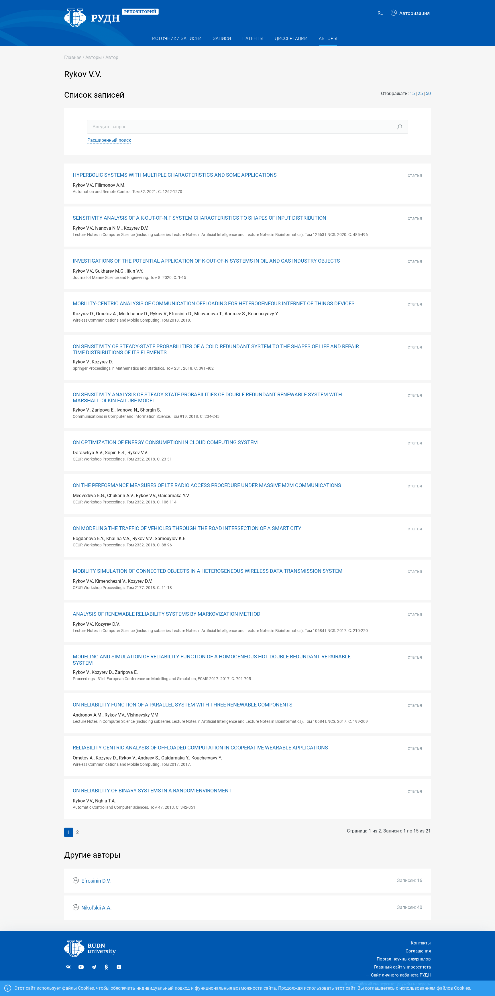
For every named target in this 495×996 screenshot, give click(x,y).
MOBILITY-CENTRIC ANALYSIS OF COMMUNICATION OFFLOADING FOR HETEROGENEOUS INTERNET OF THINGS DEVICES (214, 303)
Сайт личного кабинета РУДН (401, 975)
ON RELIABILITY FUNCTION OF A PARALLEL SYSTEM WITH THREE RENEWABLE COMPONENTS (182, 705)
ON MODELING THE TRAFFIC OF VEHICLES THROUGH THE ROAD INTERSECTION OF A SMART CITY (187, 528)
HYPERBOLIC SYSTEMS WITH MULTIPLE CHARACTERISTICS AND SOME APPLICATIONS (175, 175)
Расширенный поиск (109, 140)
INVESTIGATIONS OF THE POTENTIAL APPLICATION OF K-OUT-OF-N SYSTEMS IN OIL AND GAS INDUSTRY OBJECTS (206, 261)
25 (420, 93)
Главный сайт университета (402, 967)
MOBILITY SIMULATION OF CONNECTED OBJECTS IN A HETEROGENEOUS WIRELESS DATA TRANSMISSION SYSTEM (208, 571)
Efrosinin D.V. (96, 881)
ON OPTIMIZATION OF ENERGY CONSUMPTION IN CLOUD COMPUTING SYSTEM (165, 442)
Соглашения (418, 951)
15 (412, 93)
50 (428, 93)
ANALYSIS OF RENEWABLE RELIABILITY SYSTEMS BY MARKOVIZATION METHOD (166, 614)
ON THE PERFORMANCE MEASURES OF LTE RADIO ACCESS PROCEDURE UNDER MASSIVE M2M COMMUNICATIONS (207, 485)
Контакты (421, 943)
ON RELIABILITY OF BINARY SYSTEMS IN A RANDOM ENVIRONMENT (152, 791)
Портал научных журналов (404, 959)
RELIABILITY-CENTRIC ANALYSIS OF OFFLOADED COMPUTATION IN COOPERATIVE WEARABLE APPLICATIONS (200, 748)
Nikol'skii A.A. (96, 908)
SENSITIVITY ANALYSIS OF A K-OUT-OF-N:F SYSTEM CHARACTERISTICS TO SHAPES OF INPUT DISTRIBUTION (199, 218)
